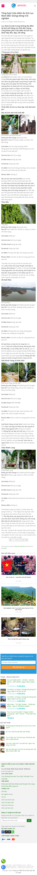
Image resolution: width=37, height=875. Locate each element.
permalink (4, 548)
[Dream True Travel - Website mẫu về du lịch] (19, 6)
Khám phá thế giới (21, 784)
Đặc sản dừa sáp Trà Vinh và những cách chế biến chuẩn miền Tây (21, 750)
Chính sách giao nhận (7, 802)
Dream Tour (21, 21)
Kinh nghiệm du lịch (7, 794)
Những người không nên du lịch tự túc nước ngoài (21, 726)
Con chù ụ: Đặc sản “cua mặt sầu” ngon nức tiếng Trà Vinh (20, 744)
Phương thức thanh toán (25, 866)
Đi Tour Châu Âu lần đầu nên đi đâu (18, 732)
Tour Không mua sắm (8, 776)
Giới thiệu (4, 791)
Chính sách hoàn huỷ (7, 805)
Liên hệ (3, 797)
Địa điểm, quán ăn (12, 786)
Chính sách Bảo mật (7, 808)
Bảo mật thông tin (11, 867)
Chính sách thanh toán (7, 800)
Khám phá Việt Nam (20, 546)
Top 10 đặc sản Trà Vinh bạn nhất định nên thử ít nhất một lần (20, 738)
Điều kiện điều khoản (9, 866)
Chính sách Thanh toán (25, 867)
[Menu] (3, 5)
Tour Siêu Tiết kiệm (23, 776)
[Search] (35, 6)
